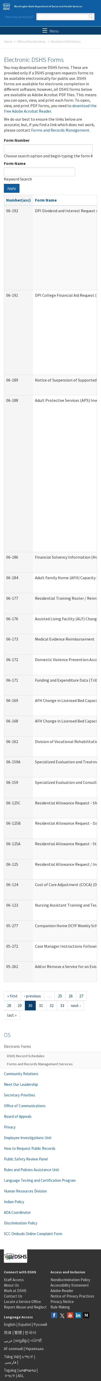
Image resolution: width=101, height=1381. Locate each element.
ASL (21, 1375)
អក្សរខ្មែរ (21, 1340)
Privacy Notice (62, 1301)
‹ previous (32, 995)
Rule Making (60, 1307)
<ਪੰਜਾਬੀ (36, 1340)
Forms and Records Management (60, 130)
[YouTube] (70, 1315)
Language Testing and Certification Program (40, 1180)
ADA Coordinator (17, 1212)
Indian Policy (14, 1201)
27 (81, 995)
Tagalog (10, 1370)
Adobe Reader (62, 1290)
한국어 (30, 1332)
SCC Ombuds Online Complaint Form (33, 1233)
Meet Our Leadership (21, 1084)
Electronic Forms (17, 1046)
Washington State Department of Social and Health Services (48, 6)
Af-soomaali (13, 1348)
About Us (11, 1285)
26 (71, 995)
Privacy (10, 1127)
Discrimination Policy (20, 1223)
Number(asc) (18, 200)
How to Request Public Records (29, 1148)
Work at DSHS (15, 1290)
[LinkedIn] (78, 1315)
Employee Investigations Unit (28, 1137)
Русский (40, 1324)
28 (9, 1005)
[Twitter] (62, 1315)
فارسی (10, 1362)
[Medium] (86, 1315)
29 (20, 1005)
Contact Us (13, 1296)
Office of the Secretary (31, 41)
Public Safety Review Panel (26, 1159)
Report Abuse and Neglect (25, 1307)
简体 (8, 1332)
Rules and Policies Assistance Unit (31, 1169)
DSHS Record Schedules (26, 1056)
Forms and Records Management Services (40, 1064)
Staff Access (14, 1279)
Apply (11, 188)
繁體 (18, 1332)
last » (12, 1015)
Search (91, 16)
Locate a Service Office (22, 1301)
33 (62, 1005)
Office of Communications (25, 1105)
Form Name (15, 163)
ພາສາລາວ (27, 1370)
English (10, 1324)
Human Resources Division (25, 1191)
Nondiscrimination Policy (70, 1279)
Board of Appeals (18, 1116)
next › (76, 1005)
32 (51, 1005)
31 (41, 1005)
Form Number (17, 140)
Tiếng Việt (12, 1356)
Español (24, 1324)
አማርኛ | (28, 1356)
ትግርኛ (10, 1375)
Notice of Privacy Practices (72, 1296)
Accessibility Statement (70, 1285)
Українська (34, 1348)
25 (60, 995)
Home (8, 41)
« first (12, 995)
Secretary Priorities (19, 1095)
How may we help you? (19, 17)
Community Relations (21, 1073)
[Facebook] (54, 1315)
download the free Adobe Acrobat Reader (50, 108)
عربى (8, 1340)
